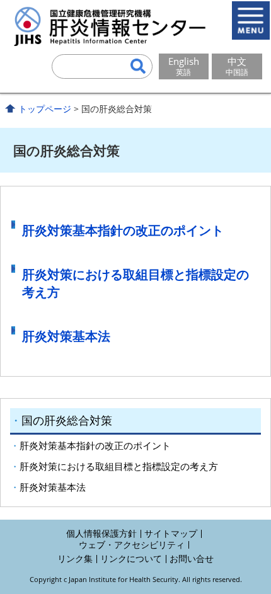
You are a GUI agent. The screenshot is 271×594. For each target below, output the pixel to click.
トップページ (44, 109)
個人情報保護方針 (101, 533)
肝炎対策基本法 (66, 336)
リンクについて (131, 558)
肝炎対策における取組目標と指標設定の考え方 (119, 466)
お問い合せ (192, 558)
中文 (237, 66)
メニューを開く (250, 20)
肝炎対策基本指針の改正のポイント (123, 230)
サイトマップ (170, 533)
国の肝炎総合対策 (66, 420)
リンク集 (75, 558)
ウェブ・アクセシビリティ (132, 545)
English (183, 66)
